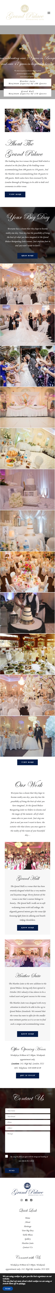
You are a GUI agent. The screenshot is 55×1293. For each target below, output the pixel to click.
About (27, 1222)
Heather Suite (27, 1243)
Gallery (28, 1239)
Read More (27, 256)
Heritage (27, 1226)
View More (15, 194)
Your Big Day (27, 1230)
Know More (27, 928)
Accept (7, 1289)
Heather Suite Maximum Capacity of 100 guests (27, 82)
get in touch (27, 1075)
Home (27, 1218)
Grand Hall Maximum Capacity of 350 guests (27, 92)
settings (22, 1283)
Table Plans (28, 1235)
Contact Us (27, 1247)
